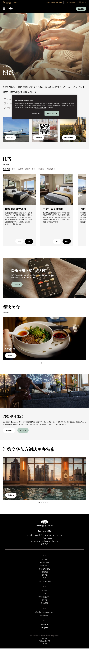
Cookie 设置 (36, 113)
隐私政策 (51, 107)
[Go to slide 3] (44, 144)
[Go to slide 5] (49, 144)
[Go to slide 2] (42, 144)
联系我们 (10, 108)
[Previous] (7, 189)
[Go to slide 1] (40, 144)
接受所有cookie (52, 113)
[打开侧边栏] (4, 8)
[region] (44, 107)
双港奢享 (10, 137)
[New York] (10, 8)
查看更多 (11, 355)
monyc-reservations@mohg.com (44, 541)
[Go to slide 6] (50, 503)
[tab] (6, 169)
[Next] (31, 189)
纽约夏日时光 (68, 137)
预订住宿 (81, 9)
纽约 (15, 2)
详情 (19, 241)
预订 (29, 241)
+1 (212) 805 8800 (44, 538)
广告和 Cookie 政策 (40, 107)
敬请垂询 (39, 137)
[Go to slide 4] (46, 144)
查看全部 (6, 164)
